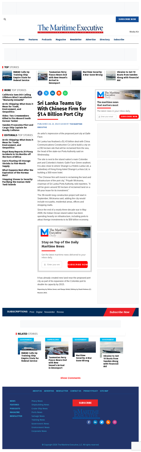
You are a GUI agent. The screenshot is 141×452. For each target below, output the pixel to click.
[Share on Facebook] (39, 93)
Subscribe (119, 39)
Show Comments (70, 378)
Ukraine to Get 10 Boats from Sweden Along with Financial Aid (128, 76)
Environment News (41, 427)
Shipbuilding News (40, 404)
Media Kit (134, 32)
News (12, 401)
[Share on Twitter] (46, 93)
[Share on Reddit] (58, 93)
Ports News (37, 412)
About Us (37, 391)
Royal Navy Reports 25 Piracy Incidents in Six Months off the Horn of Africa (17, 154)
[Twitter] (102, 422)
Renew (60, 312)
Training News (38, 420)
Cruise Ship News (40, 408)
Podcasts (47, 39)
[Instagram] (114, 422)
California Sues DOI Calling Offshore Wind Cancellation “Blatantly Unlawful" (17, 97)
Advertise (91, 39)
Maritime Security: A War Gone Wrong (93, 73)
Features (33, 39)
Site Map (104, 391)
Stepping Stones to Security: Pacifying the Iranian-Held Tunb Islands (17, 182)
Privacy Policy (90, 391)
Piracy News (37, 401)
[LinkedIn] (95, 422)
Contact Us (75, 391)
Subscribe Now (78, 264)
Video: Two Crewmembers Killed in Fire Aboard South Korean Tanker (16, 118)
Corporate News (39, 431)
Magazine (61, 39)
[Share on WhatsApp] (65, 93)
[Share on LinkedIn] (52, 93)
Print (32, 312)
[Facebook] (89, 422)
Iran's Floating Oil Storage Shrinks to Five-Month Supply (16, 163)
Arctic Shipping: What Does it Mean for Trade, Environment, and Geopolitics (17, 108)
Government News (40, 423)
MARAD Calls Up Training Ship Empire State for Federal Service (22, 76)
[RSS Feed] (108, 422)
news (22, 39)
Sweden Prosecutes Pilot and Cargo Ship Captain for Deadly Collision (17, 128)
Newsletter (76, 39)
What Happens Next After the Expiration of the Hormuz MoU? (17, 173)
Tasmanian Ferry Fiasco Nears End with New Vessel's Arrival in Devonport (58, 77)
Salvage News (38, 416)
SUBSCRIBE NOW (127, 19)
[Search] (4, 19)
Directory (105, 39)
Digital (39, 312)
